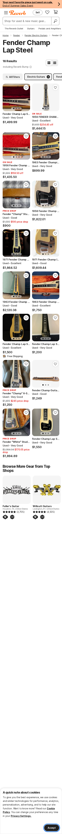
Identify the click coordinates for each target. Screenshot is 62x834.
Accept (52, 827)
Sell (38, 12)
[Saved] (47, 12)
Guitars (31, 28)
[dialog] (31, 811)
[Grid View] (49, 62)
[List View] (54, 62)
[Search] (55, 21)
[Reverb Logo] (17, 12)
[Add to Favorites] (26, 87)
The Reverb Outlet (14, 28)
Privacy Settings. (21, 816)
